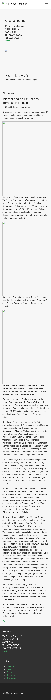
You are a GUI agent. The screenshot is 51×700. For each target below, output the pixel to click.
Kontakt (9, 672)
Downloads (11, 678)
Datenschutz (11, 675)
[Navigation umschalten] (46, 4)
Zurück (5, 621)
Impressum (11, 666)
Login (8, 669)
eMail (7, 41)
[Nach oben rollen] (46, 695)
